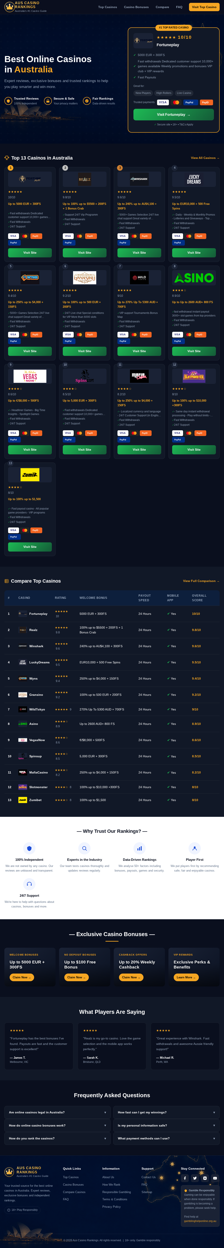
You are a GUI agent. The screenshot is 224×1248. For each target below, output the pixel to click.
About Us (108, 1177)
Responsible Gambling (116, 1192)
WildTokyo (37, 709)
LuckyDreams (39, 662)
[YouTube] (215, 1178)
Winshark (36, 646)
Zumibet (35, 800)
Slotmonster (38, 787)
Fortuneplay (38, 613)
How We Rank (111, 1184)
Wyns (33, 678)
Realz (33, 630)
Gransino (36, 694)
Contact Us (149, 1177)
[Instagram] (205, 1178)
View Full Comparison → (201, 581)
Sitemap (147, 1192)
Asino (33, 724)
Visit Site (30, 252)
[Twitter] (195, 1178)
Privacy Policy (111, 1206)
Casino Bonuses (136, 7)
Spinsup (35, 756)
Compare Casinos (74, 1192)
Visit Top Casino (204, 7)
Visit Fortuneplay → (174, 114)
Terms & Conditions (114, 1199)
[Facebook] (185, 1178)
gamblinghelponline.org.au (200, 1221)
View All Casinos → (205, 158)
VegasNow (37, 740)
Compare (162, 7)
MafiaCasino (38, 772)
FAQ (179, 7)
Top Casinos (107, 7)
